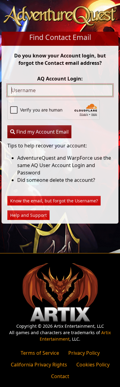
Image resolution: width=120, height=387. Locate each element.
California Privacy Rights (39, 364)
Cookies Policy (93, 364)
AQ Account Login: (60, 78)
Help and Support (28, 215)
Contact (60, 376)
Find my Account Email (42, 131)
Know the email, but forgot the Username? (54, 201)
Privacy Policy (84, 353)
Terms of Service (40, 353)
